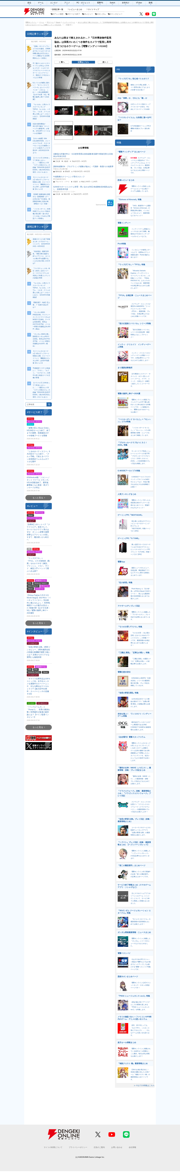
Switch (112, 3)
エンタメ (54, 3)
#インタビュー (116, 14)
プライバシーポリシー (78, 1147)
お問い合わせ (116, 1147)
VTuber (139, 3)
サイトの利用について (53, 1147)
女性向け (125, 3)
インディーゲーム (68, 22)
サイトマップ (93, 9)
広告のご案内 (99, 1147)
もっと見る (38, 498)
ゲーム (40, 3)
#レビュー (88, 14)
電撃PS (100, 3)
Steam (58, 22)
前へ (63, 62)
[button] (83, 83)
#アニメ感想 (58, 14)
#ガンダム (101, 14)
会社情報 (132, 1147)
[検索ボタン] (49, 404)
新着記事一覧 (57, 9)
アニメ (67, 3)
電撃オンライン (31, 22)
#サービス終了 (74, 14)
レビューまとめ (75, 9)
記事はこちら (83, 62)
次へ (104, 62)
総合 (29, 3)
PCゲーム (50, 22)
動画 (150, 3)
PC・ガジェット (83, 3)
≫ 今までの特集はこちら (144, 1085)
